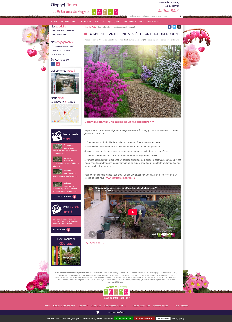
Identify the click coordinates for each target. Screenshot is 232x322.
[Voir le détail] (57, 146)
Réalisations (86, 21)
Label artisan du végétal (62, 50)
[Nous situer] (65, 113)
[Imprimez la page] (179, 27)
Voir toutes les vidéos (62, 197)
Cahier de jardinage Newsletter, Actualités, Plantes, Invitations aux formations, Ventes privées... (65, 221)
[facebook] (53, 64)
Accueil (54, 21)
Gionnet (64, 5)
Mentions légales (160, 306)
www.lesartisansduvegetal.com (120, 178)
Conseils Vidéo (90, 27)
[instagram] (58, 64)
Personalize (163, 318)
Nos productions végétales (63, 31)
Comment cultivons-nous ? (63, 46)
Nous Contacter (154, 21)
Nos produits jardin (60, 35)
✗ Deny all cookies (144, 318)
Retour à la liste (97, 243)
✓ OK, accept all (123, 318)
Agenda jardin (113, 21)
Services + (83, 306)
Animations (99, 21)
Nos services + (58, 54)
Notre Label (96, 306)
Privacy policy (178, 318)
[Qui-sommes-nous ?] (65, 83)
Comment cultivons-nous (64, 306)
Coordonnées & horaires (115, 306)
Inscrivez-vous (59, 230)
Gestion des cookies (141, 306)
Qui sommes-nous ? (68, 21)
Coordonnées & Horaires (133, 21)
